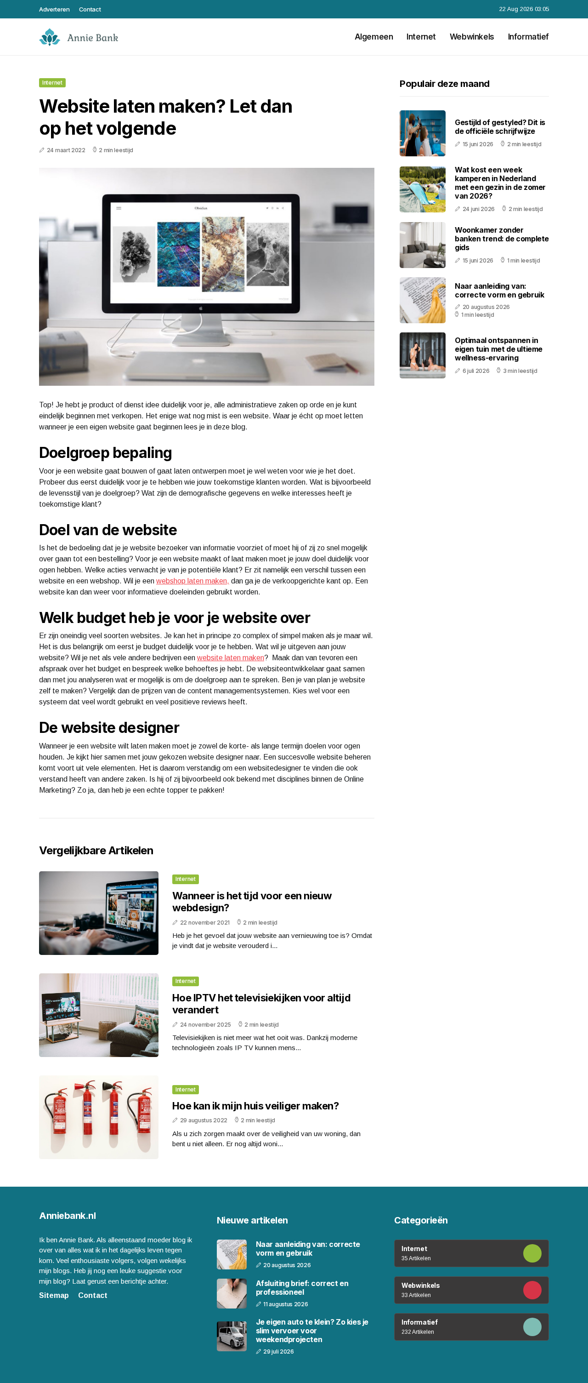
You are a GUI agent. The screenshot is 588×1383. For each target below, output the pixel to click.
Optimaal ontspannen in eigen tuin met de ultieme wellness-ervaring (499, 349)
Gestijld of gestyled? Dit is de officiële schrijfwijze (500, 127)
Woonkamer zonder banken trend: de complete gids (502, 238)
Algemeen (374, 36)
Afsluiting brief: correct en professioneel (302, 1288)
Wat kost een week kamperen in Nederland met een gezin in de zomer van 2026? (500, 183)
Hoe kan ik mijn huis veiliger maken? (255, 1106)
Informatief (528, 36)
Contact (90, 9)
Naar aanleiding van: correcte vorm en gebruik (499, 291)
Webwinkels (472, 36)
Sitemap (54, 1295)
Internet (421, 36)
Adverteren (54, 9)
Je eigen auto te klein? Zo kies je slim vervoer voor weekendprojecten (312, 1331)
